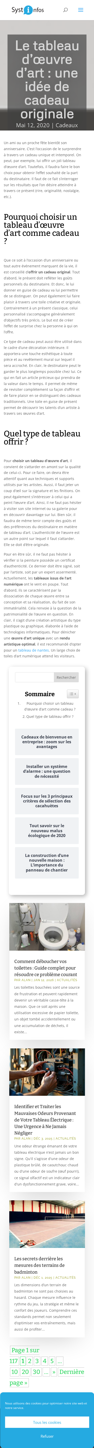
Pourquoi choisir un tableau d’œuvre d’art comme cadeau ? (49, 706)
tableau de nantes (33, 650)
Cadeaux (67, 125)
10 (15, 1371)
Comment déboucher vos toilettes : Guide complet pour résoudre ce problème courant (45, 968)
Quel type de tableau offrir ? (49, 716)
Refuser (47, 1436)
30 (36, 1371)
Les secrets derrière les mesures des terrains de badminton (39, 1265)
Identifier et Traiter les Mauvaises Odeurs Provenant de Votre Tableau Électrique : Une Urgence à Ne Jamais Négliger (45, 1120)
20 (25, 1371)
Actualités (67, 980)
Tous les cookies (47, 1422)
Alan (26, 980)
